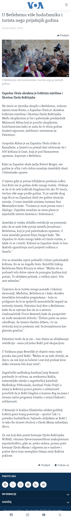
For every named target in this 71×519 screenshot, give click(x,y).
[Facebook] (11, 515)
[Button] (63, 35)
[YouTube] (44, 515)
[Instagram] (27, 515)
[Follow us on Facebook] (5, 484)
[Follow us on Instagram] (20, 484)
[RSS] (36, 484)
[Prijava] (43, 484)
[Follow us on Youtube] (28, 484)
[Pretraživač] (60, 515)
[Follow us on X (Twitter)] (13, 484)
